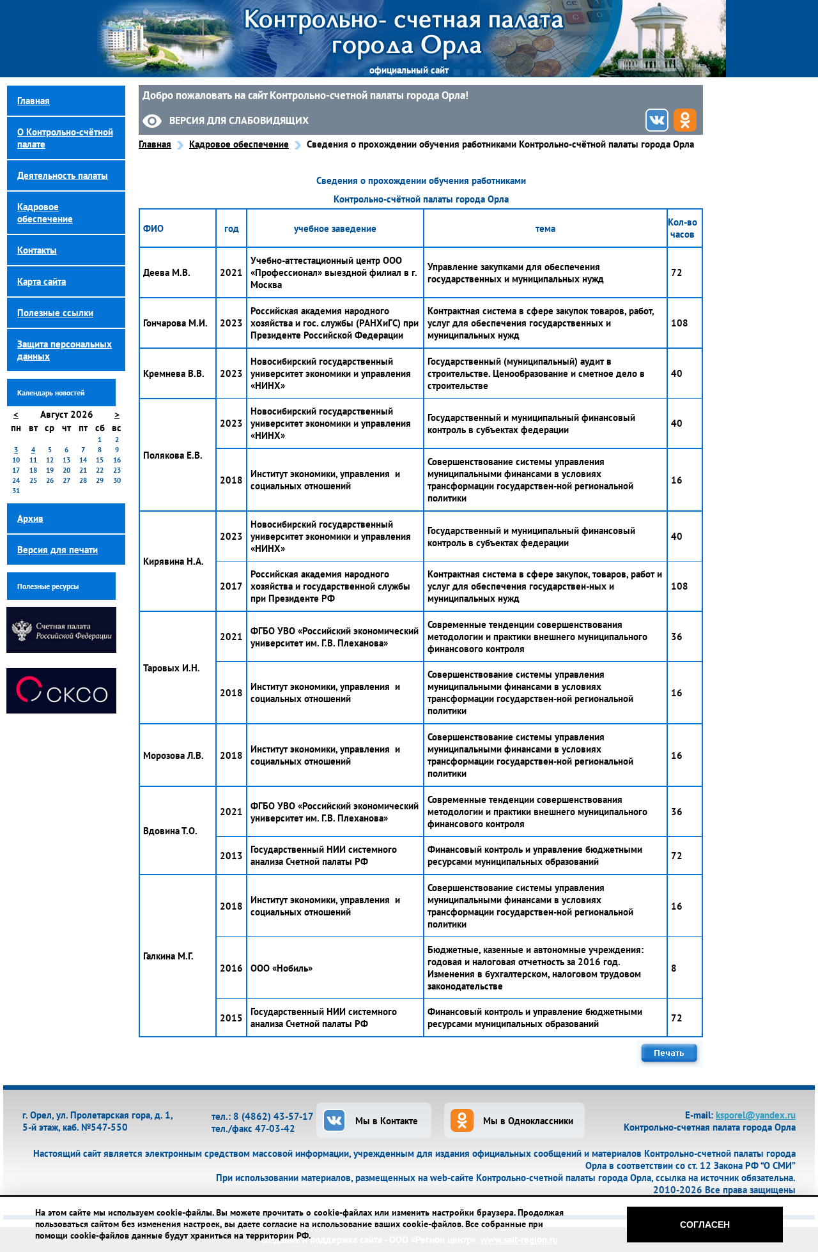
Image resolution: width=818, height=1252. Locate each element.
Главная (155, 144)
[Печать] (670, 1064)
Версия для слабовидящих (239, 120)
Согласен (705, 1224)
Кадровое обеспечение (239, 144)
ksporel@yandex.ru (756, 1115)
